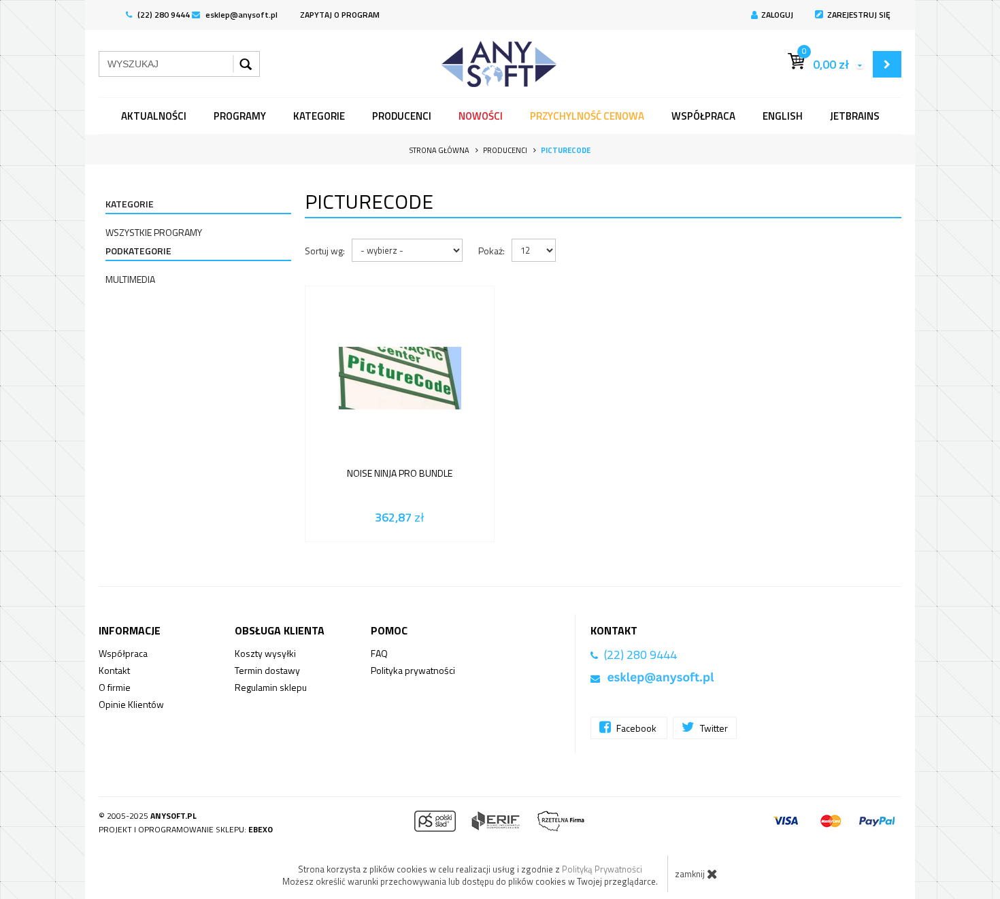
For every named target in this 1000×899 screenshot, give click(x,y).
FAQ (379, 653)
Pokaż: (491, 250)
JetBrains (855, 116)
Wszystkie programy (153, 232)
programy (240, 116)
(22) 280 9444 (162, 14)
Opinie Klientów (131, 704)
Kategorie (319, 116)
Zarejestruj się (858, 14)
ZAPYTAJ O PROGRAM (340, 14)
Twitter (713, 728)
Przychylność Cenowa (587, 116)
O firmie (115, 687)
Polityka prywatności (413, 670)
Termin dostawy (267, 670)
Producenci (401, 116)
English (783, 116)
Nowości (481, 116)
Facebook (636, 728)
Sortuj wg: (325, 250)
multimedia (130, 279)
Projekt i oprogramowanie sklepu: (186, 829)
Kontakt (114, 670)
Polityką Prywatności (602, 869)
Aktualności (153, 116)
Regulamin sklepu (271, 687)
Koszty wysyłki (265, 653)
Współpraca (703, 116)
